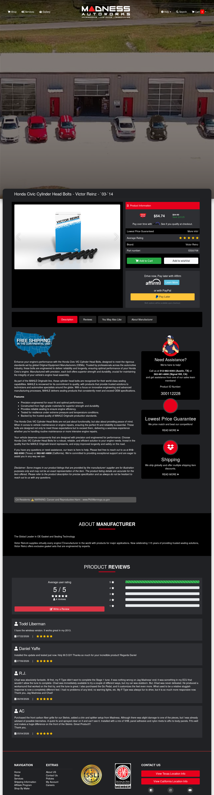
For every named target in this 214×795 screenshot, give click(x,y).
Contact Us (52, 775)
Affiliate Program (23, 785)
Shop (13, 11)
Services (29, 11)
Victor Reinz (192, 244)
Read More (169, 430)
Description (67, 319)
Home (17, 772)
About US (51, 772)
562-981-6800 (44, 453)
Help (167, 11)
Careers (50, 785)
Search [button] (183, 11)
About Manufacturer (142, 319)
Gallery (46, 11)
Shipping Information (25, 781)
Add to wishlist (181, 261)
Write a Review (61, 609)
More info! (193, 231)
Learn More (172, 282)
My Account (52, 781)
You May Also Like (112, 319)
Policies (50, 778)
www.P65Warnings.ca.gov (96, 499)
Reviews (87, 319)
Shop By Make (22, 788)
